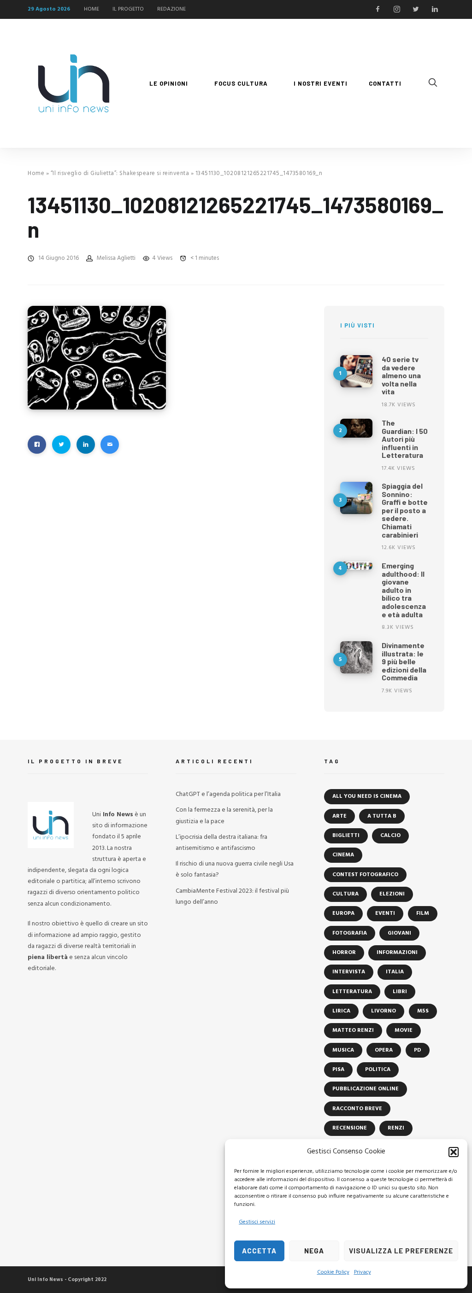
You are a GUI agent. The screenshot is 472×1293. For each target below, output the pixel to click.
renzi (396, 1128)
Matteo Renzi (353, 1030)
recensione (349, 1128)
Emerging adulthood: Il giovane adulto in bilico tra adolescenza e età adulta (404, 590)
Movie (404, 1030)
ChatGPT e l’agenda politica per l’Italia (228, 794)
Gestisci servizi (257, 1222)
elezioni (392, 894)
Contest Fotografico (365, 874)
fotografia (349, 933)
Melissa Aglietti (116, 258)
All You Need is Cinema (366, 796)
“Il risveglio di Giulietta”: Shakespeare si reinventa (120, 173)
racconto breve (357, 1108)
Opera (384, 1050)
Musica (343, 1050)
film (422, 913)
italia (395, 972)
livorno (383, 1011)
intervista (348, 972)
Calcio (390, 835)
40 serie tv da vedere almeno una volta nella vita (401, 375)
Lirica (341, 1011)
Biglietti (346, 835)
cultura (345, 894)
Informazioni (397, 952)
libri (400, 991)
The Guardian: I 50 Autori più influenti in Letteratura (405, 438)
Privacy (362, 1272)
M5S (423, 1011)
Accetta (259, 1250)
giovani (399, 933)
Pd (417, 1050)
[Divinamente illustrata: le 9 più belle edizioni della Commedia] (356, 657)
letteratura (352, 991)
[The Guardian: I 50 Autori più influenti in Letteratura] (356, 428)
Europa (343, 913)
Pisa (338, 1069)
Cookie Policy (333, 1272)
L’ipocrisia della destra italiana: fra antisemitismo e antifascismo (221, 843)
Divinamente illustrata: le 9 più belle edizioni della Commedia (404, 661)
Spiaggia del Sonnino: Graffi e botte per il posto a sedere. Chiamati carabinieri (405, 510)
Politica (377, 1069)
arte (339, 816)
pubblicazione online (365, 1089)
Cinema (343, 855)
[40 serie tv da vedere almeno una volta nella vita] (356, 371)
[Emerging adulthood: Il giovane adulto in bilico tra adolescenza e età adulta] (356, 566)
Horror (344, 952)
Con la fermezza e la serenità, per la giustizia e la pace (224, 815)
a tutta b (381, 816)
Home (36, 173)
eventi (385, 913)
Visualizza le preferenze (401, 1250)
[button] (453, 1152)
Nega (314, 1250)
